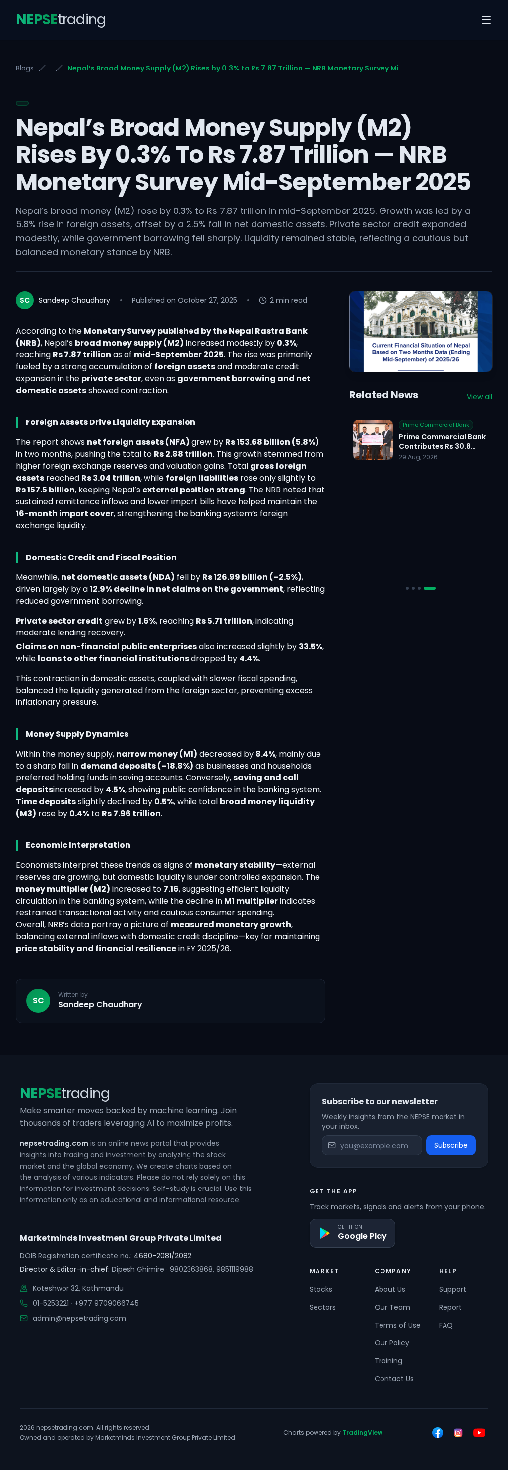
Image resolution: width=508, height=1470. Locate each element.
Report (450, 1307)
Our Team (392, 1307)
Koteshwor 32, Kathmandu (78, 1288)
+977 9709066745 (106, 1303)
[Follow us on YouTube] (479, 1433)
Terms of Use (398, 1325)
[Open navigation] (486, 20)
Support (452, 1289)
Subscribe (451, 1145)
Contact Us (394, 1379)
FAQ (446, 1325)
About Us (390, 1289)
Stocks (321, 1289)
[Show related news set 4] (430, 588)
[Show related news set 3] (419, 588)
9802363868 (191, 1269)
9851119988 (234, 1269)
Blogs (25, 68)
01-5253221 (51, 1303)
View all (479, 397)
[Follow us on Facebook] (437, 1433)
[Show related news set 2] (413, 588)
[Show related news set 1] (407, 588)
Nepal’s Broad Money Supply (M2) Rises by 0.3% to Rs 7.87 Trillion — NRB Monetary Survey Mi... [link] (236, 68)
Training (388, 1361)
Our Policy (392, 1343)
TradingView (362, 1432)
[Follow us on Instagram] (458, 1433)
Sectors (323, 1307)
